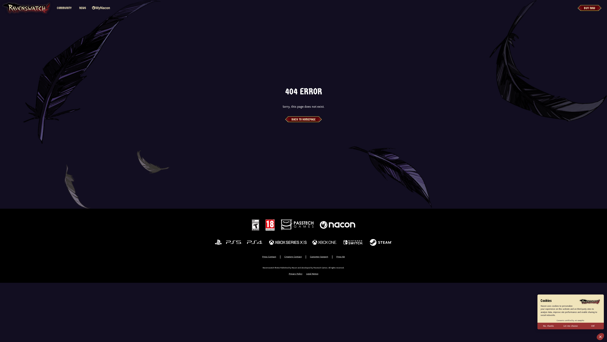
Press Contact (269, 257)
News (82, 8)
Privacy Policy (295, 274)
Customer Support (319, 257)
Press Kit (340, 257)
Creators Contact (293, 257)
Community (64, 8)
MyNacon (101, 8)
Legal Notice (312, 274)
